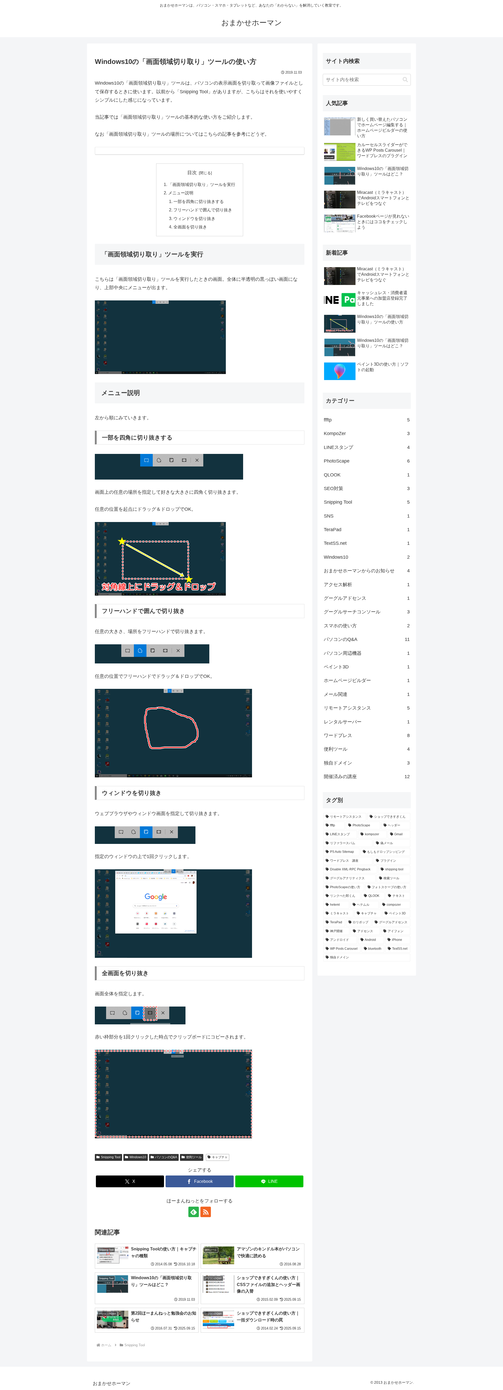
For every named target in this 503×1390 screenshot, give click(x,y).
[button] (405, 80)
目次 (192, 172)
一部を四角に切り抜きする (198, 201)
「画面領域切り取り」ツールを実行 (201, 184)
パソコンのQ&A (166, 1157)
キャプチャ (220, 1157)
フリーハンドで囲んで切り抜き (202, 209)
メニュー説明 (180, 192)
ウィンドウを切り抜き (194, 218)
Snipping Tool (111, 1157)
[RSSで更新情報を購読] (205, 1212)
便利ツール (194, 1157)
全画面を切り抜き (190, 226)
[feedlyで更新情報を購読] (193, 1212)
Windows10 (137, 1157)
